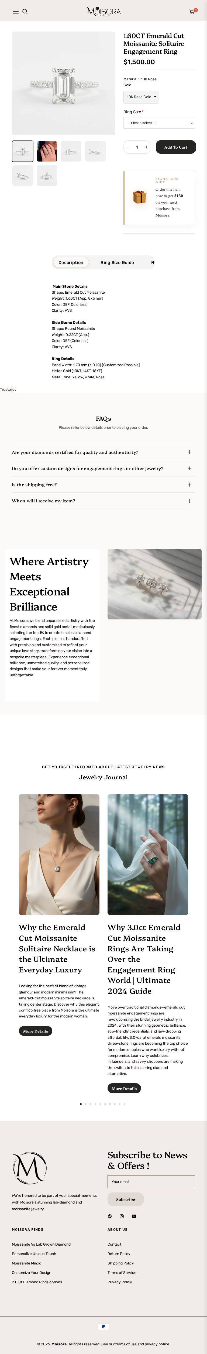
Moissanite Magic (26, 1263)
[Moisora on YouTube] (135, 1215)
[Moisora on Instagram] (123, 1215)
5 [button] (100, 1104)
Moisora (59, 1344)
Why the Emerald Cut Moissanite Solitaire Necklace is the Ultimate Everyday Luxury (57, 947)
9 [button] (119, 1104)
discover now (23, 694)
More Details (35, 1031)
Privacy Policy (120, 1282)
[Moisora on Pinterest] (111, 1215)
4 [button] (95, 1104)
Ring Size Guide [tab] (117, 262)
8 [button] (115, 1104)
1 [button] (81, 1104)
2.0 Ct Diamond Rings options (37, 1282)
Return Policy (119, 1254)
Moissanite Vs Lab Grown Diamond (41, 1244)
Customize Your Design (31, 1272)
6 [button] (105, 1104)
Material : (140, 82)
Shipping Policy (121, 1263)
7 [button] (110, 1104)
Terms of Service (122, 1272)
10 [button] (124, 1104)
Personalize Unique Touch (34, 1254)
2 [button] (86, 1104)
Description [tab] (71, 262)
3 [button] (90, 1104)
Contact (114, 1244)
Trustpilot (8, 389)
